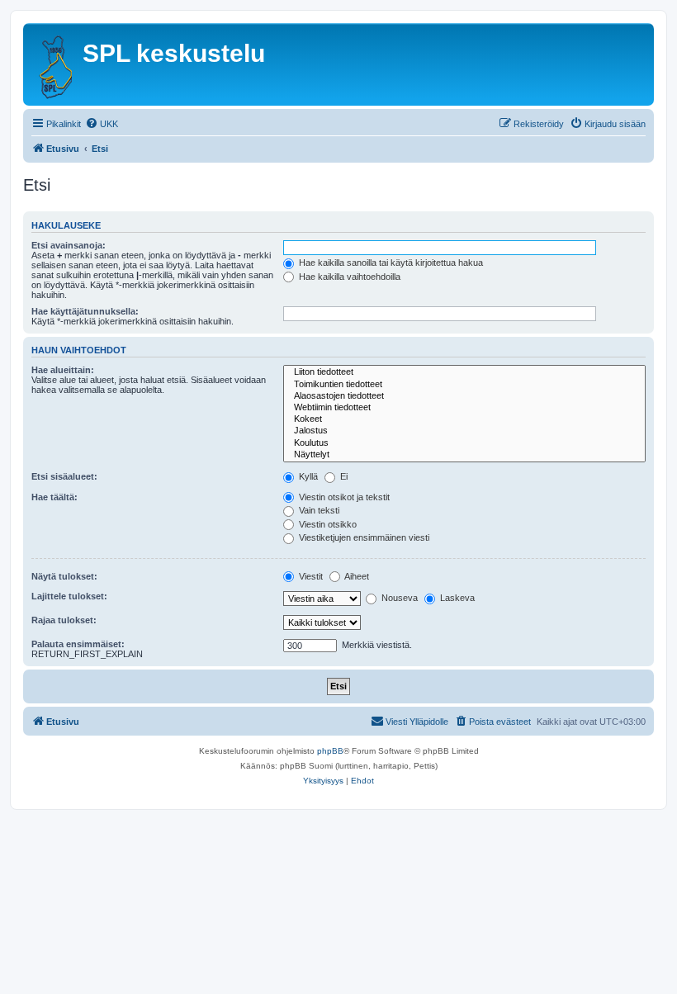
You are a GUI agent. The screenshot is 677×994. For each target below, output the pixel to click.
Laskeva (456, 598)
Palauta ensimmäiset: (78, 644)
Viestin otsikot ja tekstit (343, 497)
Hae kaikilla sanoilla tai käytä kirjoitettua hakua (389, 262)
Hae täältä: (54, 497)
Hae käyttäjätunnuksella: (85, 311)
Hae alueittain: (62, 370)
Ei (343, 476)
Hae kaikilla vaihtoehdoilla (348, 277)
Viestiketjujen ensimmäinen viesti (362, 537)
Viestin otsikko (326, 524)
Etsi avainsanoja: (68, 245)
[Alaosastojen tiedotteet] (464, 396)
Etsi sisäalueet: (64, 476)
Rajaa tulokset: (64, 620)
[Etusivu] (55, 64)
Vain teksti (317, 510)
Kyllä (307, 476)
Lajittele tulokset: (69, 596)
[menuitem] (101, 124)
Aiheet (356, 576)
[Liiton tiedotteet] (464, 372)
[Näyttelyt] (464, 455)
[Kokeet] (464, 419)
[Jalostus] (464, 431)
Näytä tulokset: (64, 576)
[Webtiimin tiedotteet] (464, 408)
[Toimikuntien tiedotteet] (464, 384)
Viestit (309, 576)
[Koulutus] (464, 443)
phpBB (330, 750)
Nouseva (398, 598)
